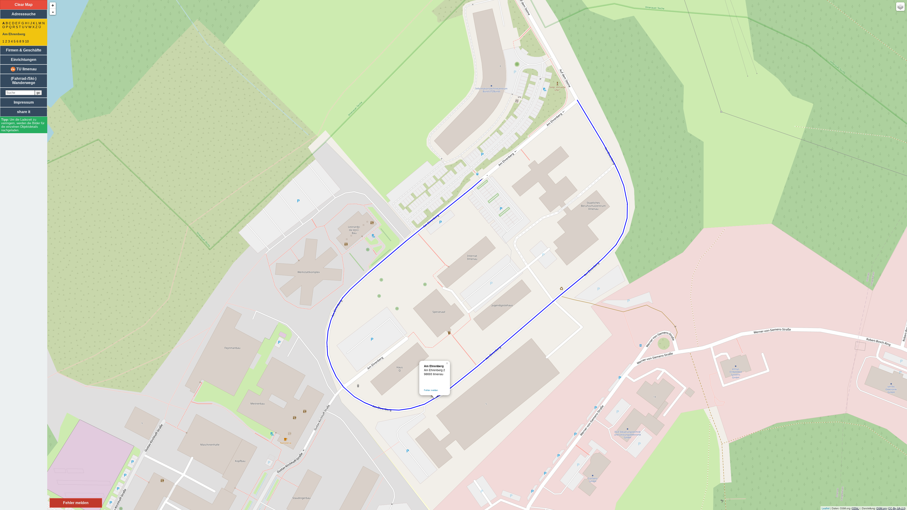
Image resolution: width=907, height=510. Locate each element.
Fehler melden (431, 390)
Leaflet (826, 508)
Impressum (24, 102)
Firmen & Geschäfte (23, 50)
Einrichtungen (23, 60)
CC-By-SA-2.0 (896, 508)
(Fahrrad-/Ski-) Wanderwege (23, 80)
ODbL (855, 508)
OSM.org (881, 508)
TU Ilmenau (26, 69)
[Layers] (900, 6)
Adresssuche (24, 14)
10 (27, 41)
